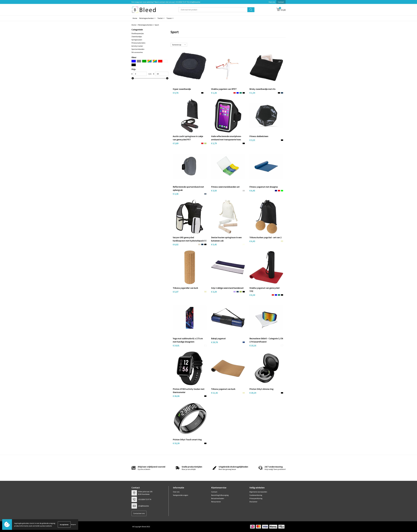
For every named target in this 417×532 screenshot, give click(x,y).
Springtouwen (137, 40)
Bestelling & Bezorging (220, 495)
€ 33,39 (176, 443)
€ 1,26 (214, 92)
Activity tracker (137, 46)
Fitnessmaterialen (138, 43)
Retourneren (216, 502)
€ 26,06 (176, 396)
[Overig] (155, 61)
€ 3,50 (214, 190)
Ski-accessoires (137, 52)
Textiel (160, 18)
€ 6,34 (252, 295)
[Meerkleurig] (149, 61)
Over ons (272, 2)
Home (135, 18)
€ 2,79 (214, 143)
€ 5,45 (214, 244)
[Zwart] (133, 65)
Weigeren (73, 524)
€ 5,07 (175, 291)
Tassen (169, 18)
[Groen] (144, 61)
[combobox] (212, 9)
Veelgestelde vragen (180, 495)
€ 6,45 (252, 190)
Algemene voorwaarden (258, 492)
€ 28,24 (252, 392)
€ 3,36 (175, 193)
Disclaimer (253, 502)
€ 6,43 (252, 241)
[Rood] (160, 61)
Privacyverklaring (255, 498)
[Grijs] (139, 61)
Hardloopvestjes (138, 33)
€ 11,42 (214, 392)
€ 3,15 (252, 140)
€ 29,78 (214, 342)
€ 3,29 (214, 291)
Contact (281, 2)
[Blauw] (133, 61)
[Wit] (165, 61)
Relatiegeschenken (146, 18)
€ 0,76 (175, 92)
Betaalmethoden (217, 498)
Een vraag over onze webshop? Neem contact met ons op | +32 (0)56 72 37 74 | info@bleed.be (166, 2)
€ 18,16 (252, 345)
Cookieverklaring (255, 495)
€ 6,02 (175, 244)
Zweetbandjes (137, 36)
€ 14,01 (176, 345)
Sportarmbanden (138, 49)
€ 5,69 (175, 143)
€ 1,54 (252, 92)
